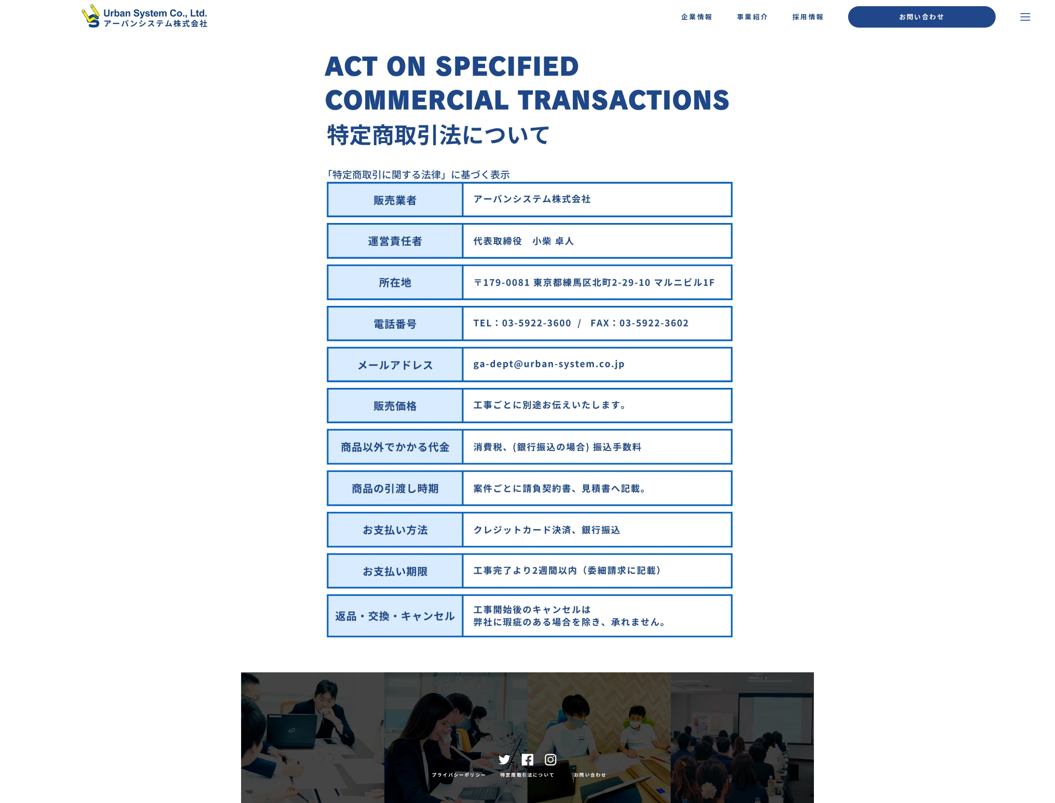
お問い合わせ (590, 774)
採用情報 (808, 16)
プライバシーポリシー (459, 774)
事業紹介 (753, 16)
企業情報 (697, 16)
